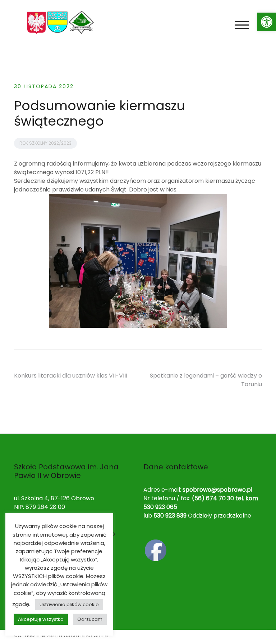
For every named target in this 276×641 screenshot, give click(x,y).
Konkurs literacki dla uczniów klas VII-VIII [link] (70, 375)
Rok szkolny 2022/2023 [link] (45, 143)
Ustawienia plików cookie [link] (69, 604)
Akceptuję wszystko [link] (41, 619)
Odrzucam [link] (89, 619)
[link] (266, 22)
